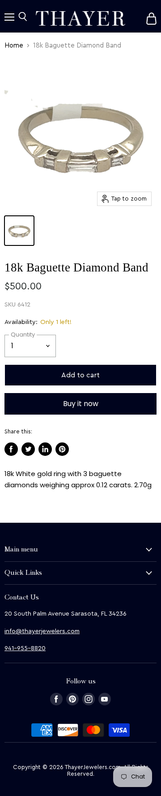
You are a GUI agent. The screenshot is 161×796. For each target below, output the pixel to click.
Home (13, 45)
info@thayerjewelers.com (42, 631)
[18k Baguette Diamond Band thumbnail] (19, 230)
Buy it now (80, 403)
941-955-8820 (25, 648)
